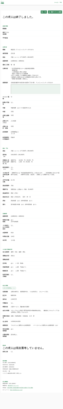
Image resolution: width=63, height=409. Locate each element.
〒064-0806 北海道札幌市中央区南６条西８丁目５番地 (20, 387)
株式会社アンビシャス (13, 385)
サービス (56, 2)
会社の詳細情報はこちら (9, 288)
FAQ (61, 2)
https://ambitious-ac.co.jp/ (16, 390)
